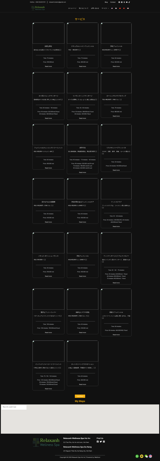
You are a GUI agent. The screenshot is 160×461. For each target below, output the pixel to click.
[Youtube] (127, 2)
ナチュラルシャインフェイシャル (82, 46)
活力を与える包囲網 (48, 202)
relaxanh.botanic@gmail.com (57, 2)
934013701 (40, 2)
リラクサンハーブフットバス (116, 148)
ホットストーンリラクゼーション (82, 364)
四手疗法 (83, 148)
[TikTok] (129, 2)
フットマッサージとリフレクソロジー (116, 256)
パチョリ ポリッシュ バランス (48, 256)
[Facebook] (119, 2)
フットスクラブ (116, 202)
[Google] (124, 2)
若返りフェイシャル (116, 312)
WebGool (97, 457)
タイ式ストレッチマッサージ (48, 96)
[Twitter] (101, 442)
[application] (108, 8)
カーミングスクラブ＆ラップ (116, 96)
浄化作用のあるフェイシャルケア (82, 202)
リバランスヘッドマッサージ (82, 96)
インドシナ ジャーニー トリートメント (48, 364)
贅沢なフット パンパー (48, 312)
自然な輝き (48, 46)
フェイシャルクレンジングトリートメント (48, 148)
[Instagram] (121, 2)
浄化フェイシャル (116, 46)
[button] (80, 396)
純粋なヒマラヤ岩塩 (82, 312)
